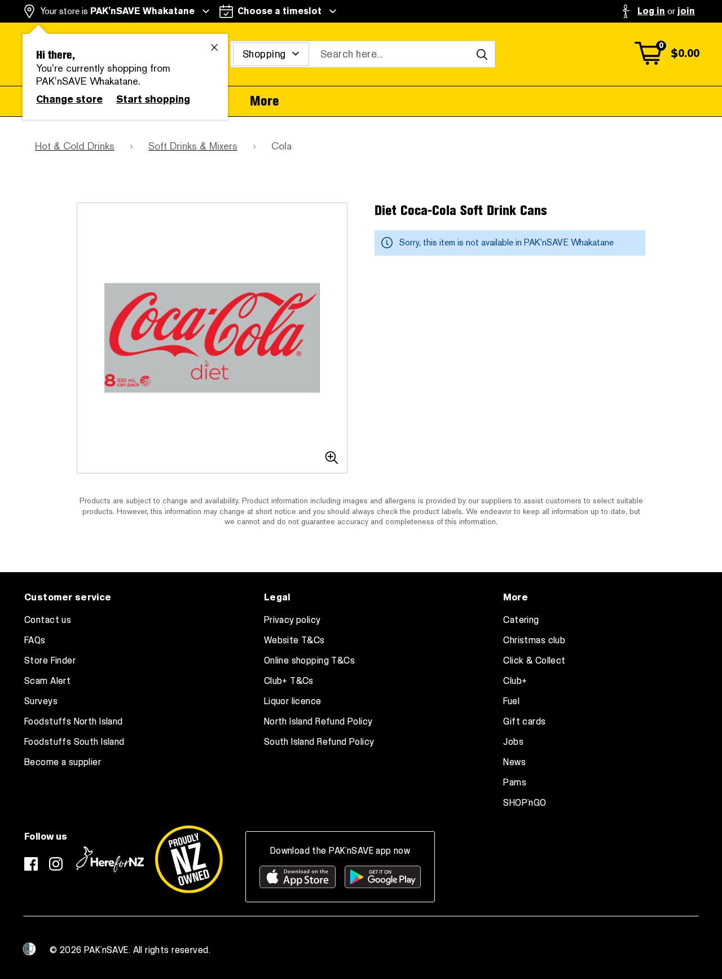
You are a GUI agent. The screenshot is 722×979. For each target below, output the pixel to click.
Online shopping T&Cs (309, 660)
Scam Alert (47, 681)
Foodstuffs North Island (73, 721)
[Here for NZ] (110, 859)
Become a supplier (62, 762)
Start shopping (153, 99)
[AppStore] (297, 877)
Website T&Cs (294, 640)
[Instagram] (56, 864)
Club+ (515, 681)
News (514, 762)
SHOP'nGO (524, 802)
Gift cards (524, 721)
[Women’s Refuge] (29, 949)
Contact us (47, 620)
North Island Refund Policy (318, 721)
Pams (514, 782)
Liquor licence (293, 701)
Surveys (41, 701)
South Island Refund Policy (319, 742)
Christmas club (534, 640)
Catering (521, 620)
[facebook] (31, 864)
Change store (69, 99)
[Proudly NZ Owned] (189, 859)
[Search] (481, 54)
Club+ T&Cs (289, 681)
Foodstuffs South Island (74, 742)
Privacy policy (292, 620)
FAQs (35, 640)
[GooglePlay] (383, 877)
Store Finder (50, 660)
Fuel (511, 701)
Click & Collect (534, 660)
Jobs (513, 742)
